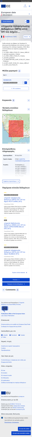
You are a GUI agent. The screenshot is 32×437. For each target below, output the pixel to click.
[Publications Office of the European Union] (15, 308)
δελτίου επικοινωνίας (18, 407)
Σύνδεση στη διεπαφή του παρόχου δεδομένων (13, 382)
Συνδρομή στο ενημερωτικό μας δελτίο (11, 326)
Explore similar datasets (19, 272)
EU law (3, 370)
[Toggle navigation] (29, 14)
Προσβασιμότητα (5, 350)
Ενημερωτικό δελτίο (6, 362)
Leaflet (10, 143)
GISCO (27, 143)
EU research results (6, 375)
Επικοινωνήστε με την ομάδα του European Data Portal (15, 324)
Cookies (3, 348)
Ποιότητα (15, 279)
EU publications (5, 380)
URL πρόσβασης (17, 88)
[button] (26, 1)
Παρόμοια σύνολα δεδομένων (15, 284)
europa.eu (21, 396)
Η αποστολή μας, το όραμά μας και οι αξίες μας (13, 360)
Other (4, 337)
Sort (4, 75)
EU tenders (4, 373)
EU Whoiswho (5, 378)
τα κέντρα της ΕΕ (20, 409)
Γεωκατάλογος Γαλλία (11, 36)
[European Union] (15, 392)
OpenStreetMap (17, 143)
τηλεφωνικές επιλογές (19, 405)
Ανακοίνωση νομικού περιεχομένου (10, 346)
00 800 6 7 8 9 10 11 (15, 404)
